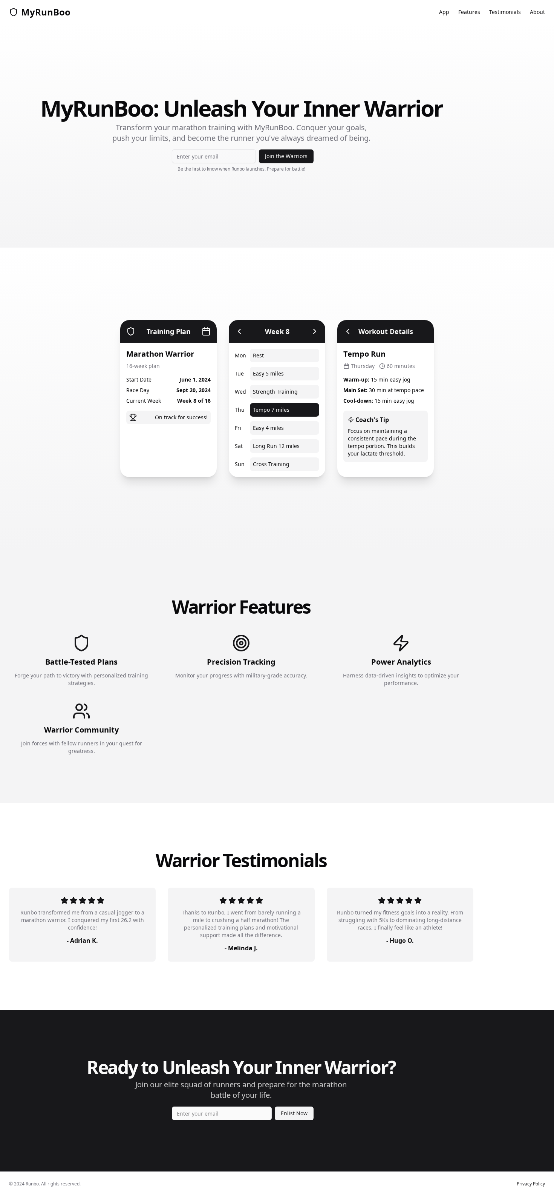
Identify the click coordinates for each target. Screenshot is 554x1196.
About (537, 11)
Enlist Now (294, 1113)
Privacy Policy (531, 1184)
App (444, 11)
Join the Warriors (286, 156)
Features (469, 11)
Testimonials (505, 11)
